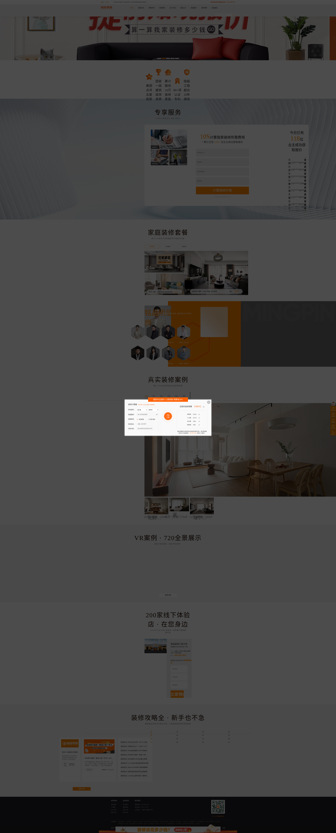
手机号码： (131, 428)
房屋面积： (131, 414)
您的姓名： (131, 424)
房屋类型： (131, 419)
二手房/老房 (151, 419)
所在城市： (131, 409)
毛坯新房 (141, 419)
